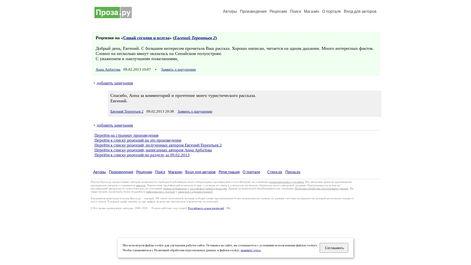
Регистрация (229, 172)
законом (140, 185)
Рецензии (278, 11)
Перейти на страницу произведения (126, 135)
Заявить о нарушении (178, 69)
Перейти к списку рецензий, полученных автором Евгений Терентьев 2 (158, 145)
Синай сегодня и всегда (146, 37)
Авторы (230, 11)
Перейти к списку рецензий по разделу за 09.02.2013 (142, 155)
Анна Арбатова (108, 69)
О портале (251, 172)
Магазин (311, 11)
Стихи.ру (274, 172)
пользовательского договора (286, 182)
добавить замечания (115, 83)
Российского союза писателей (206, 208)
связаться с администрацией (195, 191)
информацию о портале (160, 191)
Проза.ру (293, 172)
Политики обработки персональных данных (322, 188)
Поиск (295, 11)
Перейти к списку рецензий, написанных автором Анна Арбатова (153, 150)
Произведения (253, 11)
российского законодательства (208, 188)
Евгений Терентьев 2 (194, 37)
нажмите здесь (251, 250)
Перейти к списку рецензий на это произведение (138, 140)
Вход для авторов (360, 11)
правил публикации (175, 188)
